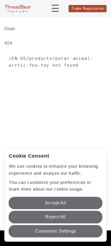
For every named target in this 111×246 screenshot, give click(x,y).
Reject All (55, 217)
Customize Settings (55, 231)
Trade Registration (87, 8)
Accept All (55, 203)
